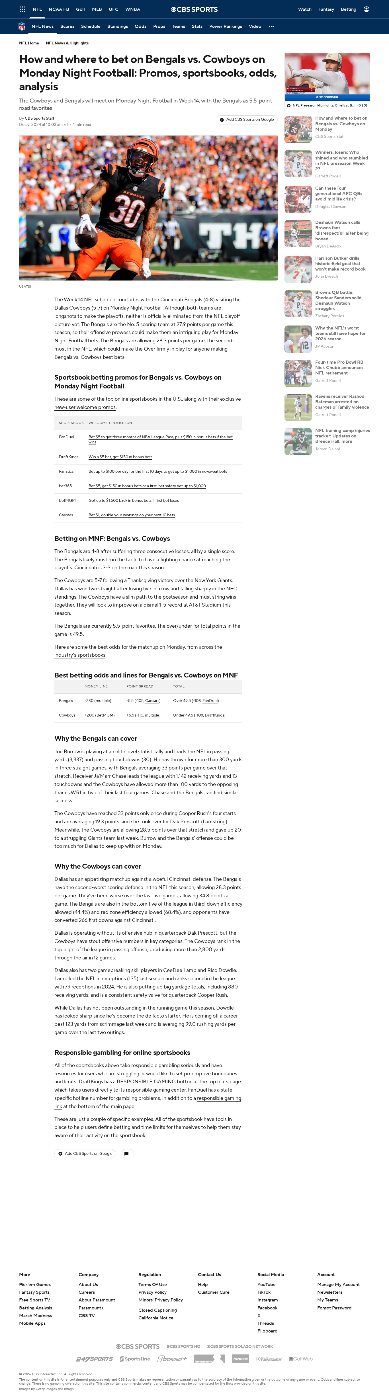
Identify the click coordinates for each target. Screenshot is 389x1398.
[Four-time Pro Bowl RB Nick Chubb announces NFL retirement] (298, 373)
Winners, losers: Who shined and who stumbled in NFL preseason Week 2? (341, 161)
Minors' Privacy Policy (160, 1300)
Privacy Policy (152, 1292)
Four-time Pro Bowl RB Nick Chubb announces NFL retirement (339, 367)
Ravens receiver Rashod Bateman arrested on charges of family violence (342, 402)
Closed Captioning (157, 1310)
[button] (22, 9)
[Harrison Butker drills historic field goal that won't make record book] (298, 269)
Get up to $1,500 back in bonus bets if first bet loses (134, 500)
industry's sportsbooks (79, 655)
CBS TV (87, 1316)
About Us (88, 1285)
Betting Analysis (35, 1308)
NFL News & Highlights (67, 43)
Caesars (152, 700)
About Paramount (97, 1300)
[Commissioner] (209, 1357)
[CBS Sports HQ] (183, 1346)
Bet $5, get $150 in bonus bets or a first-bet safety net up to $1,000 (147, 486)
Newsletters (329, 1292)
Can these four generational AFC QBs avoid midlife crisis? (338, 193)
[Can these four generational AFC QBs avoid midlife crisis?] (298, 199)
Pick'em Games (35, 1285)
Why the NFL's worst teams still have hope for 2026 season (340, 333)
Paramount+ (91, 1308)
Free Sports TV (34, 1300)
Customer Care (214, 1292)
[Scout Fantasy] (269, 1359)
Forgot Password (334, 1308)
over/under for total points (196, 626)
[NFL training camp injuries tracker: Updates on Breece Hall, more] (298, 441)
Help (203, 1285)
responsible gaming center (156, 1090)
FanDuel (210, 700)
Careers (87, 1292)
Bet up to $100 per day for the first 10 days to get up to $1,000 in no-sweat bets (158, 471)
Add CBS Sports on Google (250, 119)
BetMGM (105, 715)
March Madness (35, 1316)
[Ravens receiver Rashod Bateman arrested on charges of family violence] (298, 407)
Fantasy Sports (34, 1292)
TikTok (264, 1292)
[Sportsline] (135, 1358)
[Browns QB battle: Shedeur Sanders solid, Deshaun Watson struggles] (298, 303)
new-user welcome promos (85, 407)
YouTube (266, 1285)
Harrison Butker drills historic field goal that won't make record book (340, 263)
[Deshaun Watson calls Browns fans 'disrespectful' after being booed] (298, 233)
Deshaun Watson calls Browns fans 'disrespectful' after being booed (342, 231)
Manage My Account (338, 1285)
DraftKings (214, 715)
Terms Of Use (152, 1285)
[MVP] (240, 1357)
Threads (265, 1323)
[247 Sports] (94, 1358)
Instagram (267, 1300)
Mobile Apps (32, 1323)
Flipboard (267, 1331)
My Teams (327, 1300)
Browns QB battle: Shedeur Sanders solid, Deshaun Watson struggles (339, 301)
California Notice (155, 1318)
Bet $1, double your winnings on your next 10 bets (132, 515)
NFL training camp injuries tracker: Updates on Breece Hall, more (342, 436)
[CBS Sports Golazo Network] (240, 1346)
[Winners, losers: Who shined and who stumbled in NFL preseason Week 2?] (298, 163)
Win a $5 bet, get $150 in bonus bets (120, 457)
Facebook (267, 1308)
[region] (327, 77)
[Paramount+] (172, 1357)
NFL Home (29, 43)
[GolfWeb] (301, 1359)
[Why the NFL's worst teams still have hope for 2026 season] (298, 339)
